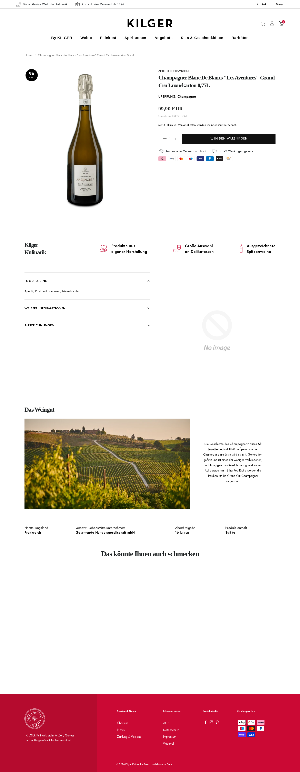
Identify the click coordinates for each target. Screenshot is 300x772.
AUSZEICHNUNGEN (39, 325)
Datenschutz (171, 730)
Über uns (122, 723)
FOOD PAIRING (36, 281)
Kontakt (262, 4)
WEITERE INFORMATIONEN (45, 308)
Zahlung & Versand (129, 736)
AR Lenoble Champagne (174, 71)
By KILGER (61, 38)
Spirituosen (135, 38)
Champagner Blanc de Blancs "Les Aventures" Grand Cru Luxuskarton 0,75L (86, 55)
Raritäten (240, 38)
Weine (86, 38)
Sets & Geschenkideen (202, 38)
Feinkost (108, 38)
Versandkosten (187, 125)
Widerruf (168, 743)
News (280, 4)
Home (28, 55)
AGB (166, 723)
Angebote (163, 38)
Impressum (169, 736)
